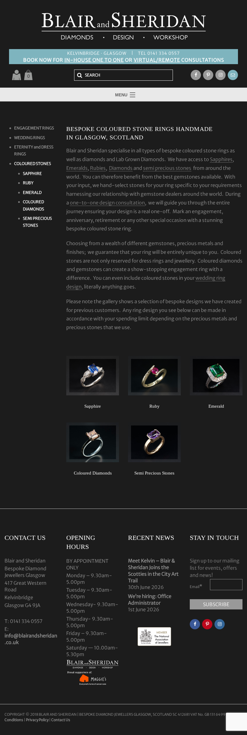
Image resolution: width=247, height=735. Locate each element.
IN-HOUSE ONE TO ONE (94, 60)
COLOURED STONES (32, 163)
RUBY (28, 182)
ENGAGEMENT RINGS (34, 128)
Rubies (98, 168)
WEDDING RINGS (29, 137)
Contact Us (60, 720)
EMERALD (32, 192)
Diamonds (121, 168)
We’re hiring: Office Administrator (149, 599)
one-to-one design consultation (107, 203)
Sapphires (221, 159)
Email (196, 586)
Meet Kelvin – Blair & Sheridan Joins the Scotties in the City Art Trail (153, 571)
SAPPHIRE (32, 173)
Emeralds (77, 168)
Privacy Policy (37, 720)
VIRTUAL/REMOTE (157, 60)
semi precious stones (167, 168)
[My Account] (16, 75)
